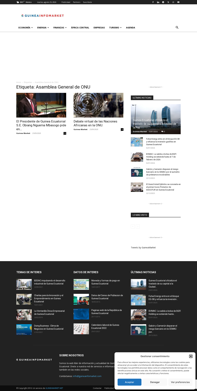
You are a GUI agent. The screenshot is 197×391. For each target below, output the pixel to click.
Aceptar (129, 382)
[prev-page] (133, 226)
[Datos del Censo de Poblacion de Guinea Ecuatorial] (81, 299)
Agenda (130, 27)
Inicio (18, 82)
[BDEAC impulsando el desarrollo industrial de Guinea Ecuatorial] (24, 284)
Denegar (155, 382)
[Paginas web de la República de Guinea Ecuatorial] (81, 314)
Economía (24, 27)
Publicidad (66, 2)
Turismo (114, 27)
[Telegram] (163, 2)
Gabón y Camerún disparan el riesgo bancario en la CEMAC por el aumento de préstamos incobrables (163, 172)
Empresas (99, 27)
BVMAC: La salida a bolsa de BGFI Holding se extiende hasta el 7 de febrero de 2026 (161, 157)
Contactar (97, 388)
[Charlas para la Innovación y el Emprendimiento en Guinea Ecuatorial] (24, 299)
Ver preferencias (180, 382)
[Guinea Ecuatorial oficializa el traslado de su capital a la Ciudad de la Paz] (138, 284)
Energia (41, 27)
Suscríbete (87, 2)
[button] (190, 356)
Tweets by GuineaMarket (143, 247)
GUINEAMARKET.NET (54, 388)
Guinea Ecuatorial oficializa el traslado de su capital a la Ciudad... (163, 283)
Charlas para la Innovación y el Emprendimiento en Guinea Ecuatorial (48, 298)
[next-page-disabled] (138, 226)
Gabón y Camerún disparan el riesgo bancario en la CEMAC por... (163, 329)
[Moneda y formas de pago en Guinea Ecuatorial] (81, 284)
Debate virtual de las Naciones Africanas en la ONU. (95, 123)
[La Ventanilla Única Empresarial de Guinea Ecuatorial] (24, 314)
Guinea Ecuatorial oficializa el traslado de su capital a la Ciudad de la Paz (154, 123)
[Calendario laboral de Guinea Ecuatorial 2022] (81, 328)
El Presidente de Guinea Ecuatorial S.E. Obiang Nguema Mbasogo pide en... (41, 125)
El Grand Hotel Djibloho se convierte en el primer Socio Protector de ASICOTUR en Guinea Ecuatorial (163, 187)
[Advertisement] (98, 57)
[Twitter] (168, 2)
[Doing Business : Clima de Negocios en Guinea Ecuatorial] (24, 329)
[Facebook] (153, 2)
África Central (80, 27)
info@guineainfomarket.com (87, 376)
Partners (76, 2)
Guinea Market (23, 133)
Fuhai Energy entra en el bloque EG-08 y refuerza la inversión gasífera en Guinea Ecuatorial (162, 142)
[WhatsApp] (173, 2)
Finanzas (58, 27)
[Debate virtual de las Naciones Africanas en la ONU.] (98, 105)
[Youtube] (178, 2)
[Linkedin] (158, 2)
